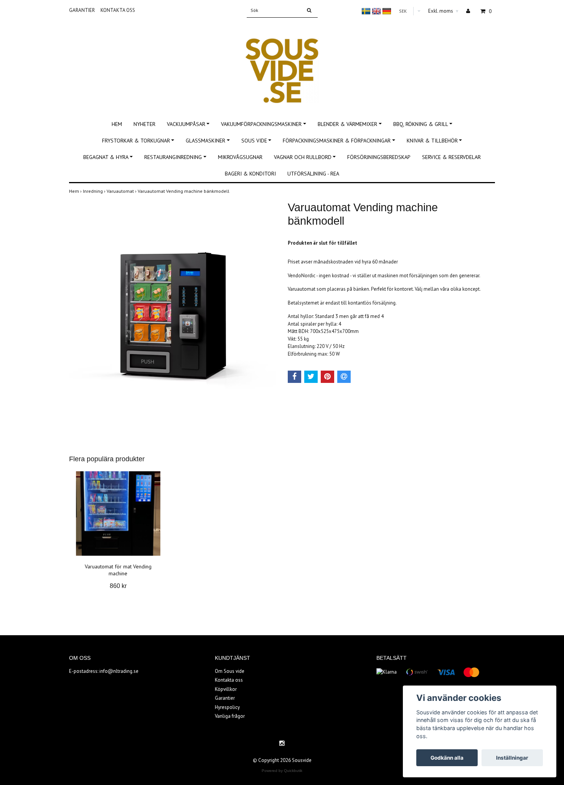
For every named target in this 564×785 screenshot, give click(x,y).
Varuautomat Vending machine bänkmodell (184, 191)
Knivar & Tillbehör (432, 140)
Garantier (82, 10)
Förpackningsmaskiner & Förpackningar (337, 140)
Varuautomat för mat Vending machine (118, 570)
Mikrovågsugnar (240, 157)
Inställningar (512, 758)
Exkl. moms (443, 11)
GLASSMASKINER (205, 140)
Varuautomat (122, 191)
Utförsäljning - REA (313, 173)
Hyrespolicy (227, 707)
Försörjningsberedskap (379, 157)
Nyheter (144, 124)
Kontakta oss (118, 10)
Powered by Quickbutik (282, 770)
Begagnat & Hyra (106, 157)
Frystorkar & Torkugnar (136, 140)
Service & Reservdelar (451, 157)
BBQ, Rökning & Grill (420, 124)
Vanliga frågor (230, 716)
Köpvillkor (226, 689)
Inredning (95, 191)
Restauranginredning (173, 157)
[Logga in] (471, 11)
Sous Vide (254, 140)
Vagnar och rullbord (302, 157)
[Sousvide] (281, 62)
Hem (117, 124)
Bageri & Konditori (250, 173)
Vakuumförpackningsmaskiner (261, 124)
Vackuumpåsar (186, 124)
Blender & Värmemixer (347, 124)
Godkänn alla (446, 758)
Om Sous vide (229, 671)
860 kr (118, 586)
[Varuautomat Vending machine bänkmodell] (172, 314)
